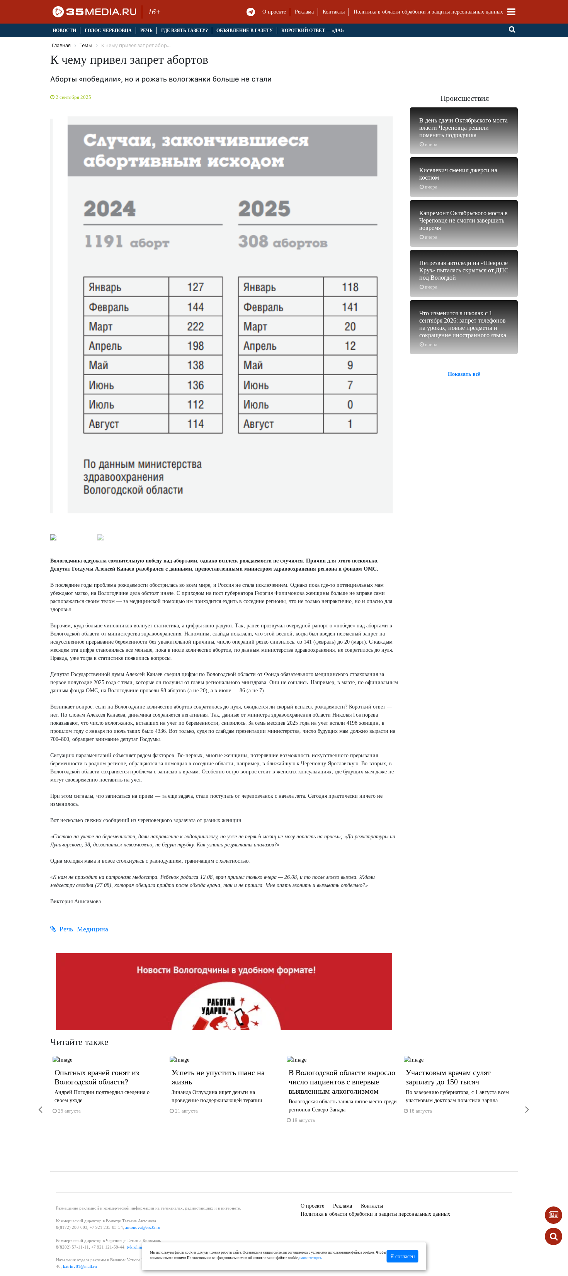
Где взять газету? (184, 30)
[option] (108, 1088)
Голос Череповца (108, 30)
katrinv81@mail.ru (80, 1266)
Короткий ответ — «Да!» (313, 30)
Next (407, 319)
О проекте (274, 12)
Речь (146, 30)
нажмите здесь (310, 1258)
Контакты (334, 12)
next (521, 1105)
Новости (64, 30)
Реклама (304, 12)
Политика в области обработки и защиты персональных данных (428, 12)
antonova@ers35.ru (142, 1227)
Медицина (92, 929)
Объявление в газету (244, 30)
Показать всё (464, 374)
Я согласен (402, 1256)
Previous (40, 319)
